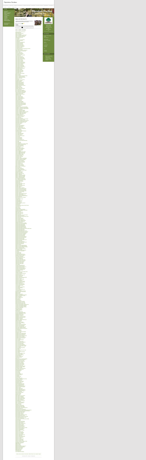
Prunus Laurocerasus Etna (19, 343)
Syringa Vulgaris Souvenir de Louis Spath (21, 416)
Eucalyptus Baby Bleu (18, 184)
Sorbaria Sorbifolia (18, 393)
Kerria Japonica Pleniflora (19, 256)
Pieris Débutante (17, 329)
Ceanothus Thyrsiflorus (19, 109)
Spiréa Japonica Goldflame (19, 396)
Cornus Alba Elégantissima (19, 133)
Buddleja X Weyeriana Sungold (20, 88)
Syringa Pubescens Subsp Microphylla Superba (22, 410)
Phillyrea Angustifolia (18, 320)
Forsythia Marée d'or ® (18, 200)
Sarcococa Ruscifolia (18, 391)
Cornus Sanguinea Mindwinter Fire (20, 144)
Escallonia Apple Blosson (19, 180)
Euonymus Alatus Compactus (19, 187)
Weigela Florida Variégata (19, 447)
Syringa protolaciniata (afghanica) (20, 409)
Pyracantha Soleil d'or (18, 357)
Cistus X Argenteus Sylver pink (20, 127)
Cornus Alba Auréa (18, 132)
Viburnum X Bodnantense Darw (20, 434)
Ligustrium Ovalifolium (18, 280)
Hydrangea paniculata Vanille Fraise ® (21, 239)
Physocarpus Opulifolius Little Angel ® (21, 328)
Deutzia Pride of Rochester (19, 168)
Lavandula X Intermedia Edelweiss (20, 268)
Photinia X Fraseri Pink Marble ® (20, 325)
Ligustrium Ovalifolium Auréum (20, 281)
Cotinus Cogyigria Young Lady (20, 153)
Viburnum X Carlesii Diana (19, 439)
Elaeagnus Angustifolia (18, 172)
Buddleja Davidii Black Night (19, 83)
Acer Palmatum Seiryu (18, 47)
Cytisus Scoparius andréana (19, 160)
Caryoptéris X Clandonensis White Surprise (21, 108)
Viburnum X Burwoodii (18, 435)
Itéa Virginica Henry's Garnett (19, 255)
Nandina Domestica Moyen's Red (20, 303)
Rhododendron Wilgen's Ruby (20, 366)
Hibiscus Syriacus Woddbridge (20, 221)
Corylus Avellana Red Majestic (20, 148)
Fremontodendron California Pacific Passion (22, 205)
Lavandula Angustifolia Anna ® (20, 265)
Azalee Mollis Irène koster (19, 71)
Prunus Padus (17, 349)
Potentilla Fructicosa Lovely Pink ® (20, 337)
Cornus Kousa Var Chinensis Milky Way (21, 140)
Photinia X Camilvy (18, 323)
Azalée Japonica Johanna (19, 61)
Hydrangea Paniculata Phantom (20, 235)
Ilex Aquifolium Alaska (18, 249)
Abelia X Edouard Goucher (19, 33)
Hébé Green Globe (18, 211)
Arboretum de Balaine (48, 58)
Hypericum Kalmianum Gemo (19, 247)
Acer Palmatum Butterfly (19, 43)
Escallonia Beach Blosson (19, 181)
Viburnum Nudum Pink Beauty (20, 421)
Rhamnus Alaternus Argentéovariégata (21, 358)
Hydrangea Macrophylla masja (19, 229)
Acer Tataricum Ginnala (18, 49)
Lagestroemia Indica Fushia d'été (20, 260)
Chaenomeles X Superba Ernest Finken (21, 121)
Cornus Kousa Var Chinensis (19, 139)
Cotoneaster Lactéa (18, 157)
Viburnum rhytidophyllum (19, 429)
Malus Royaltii (14, 7)
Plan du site (6, 24)
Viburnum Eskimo (18, 420)
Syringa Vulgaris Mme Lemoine (20, 415)
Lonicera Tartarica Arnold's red (20, 289)
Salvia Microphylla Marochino (19, 383)
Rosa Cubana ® (17, 371)
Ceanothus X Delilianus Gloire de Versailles (21, 111)
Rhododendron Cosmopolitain (20, 361)
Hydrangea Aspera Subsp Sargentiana (21, 223)
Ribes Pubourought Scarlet (19, 369)
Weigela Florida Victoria (19, 448)
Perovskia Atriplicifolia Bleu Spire (20, 312)
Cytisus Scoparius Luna (19, 163)
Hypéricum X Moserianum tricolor (20, 248)
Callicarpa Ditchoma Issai (19, 93)
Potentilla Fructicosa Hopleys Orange (21, 335)
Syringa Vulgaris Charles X (19, 413)
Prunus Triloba (17, 352)
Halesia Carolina (17, 207)
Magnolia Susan (17, 293)
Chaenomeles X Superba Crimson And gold (22, 120)
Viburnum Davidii (18, 419)
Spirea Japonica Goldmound (19, 397)
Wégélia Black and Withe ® (19, 442)
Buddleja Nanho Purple (18, 87)
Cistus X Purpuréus (18, 129)
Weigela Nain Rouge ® (18, 449)
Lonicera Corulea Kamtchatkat (20, 284)
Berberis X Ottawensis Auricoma (20, 77)
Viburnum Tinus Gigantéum (19, 432)
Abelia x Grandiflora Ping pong (20, 36)
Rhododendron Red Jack (19, 365)
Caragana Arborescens (18, 105)
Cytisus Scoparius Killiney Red (20, 161)
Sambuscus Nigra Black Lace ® (20, 389)
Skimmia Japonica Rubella (19, 392)
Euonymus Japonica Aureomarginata (21, 193)
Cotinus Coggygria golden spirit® (20, 151)
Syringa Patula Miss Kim (19, 408)
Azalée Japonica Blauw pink (19, 57)
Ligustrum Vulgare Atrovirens (19, 283)
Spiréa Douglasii (17, 394)
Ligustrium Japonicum (18, 276)
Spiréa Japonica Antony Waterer (20, 395)
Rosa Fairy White (18, 373)
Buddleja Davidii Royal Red (19, 84)
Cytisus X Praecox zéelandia (19, 165)
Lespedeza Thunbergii (18, 272)
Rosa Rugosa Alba (18, 376)
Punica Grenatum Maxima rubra (20, 353)
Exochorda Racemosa (18, 196)
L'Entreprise (5, 5)
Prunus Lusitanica (18, 346)
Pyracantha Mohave (18, 355)
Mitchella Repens (18, 299)
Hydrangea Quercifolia (18, 240)
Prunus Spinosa (17, 350)
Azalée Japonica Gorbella (19, 60)
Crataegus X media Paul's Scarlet (20, 159)
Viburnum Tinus (17, 430)
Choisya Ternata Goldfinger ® (19, 125)
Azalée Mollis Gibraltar (18, 69)
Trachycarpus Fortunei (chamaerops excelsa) (22, 418)
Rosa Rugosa (17, 375)
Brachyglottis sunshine (18, 80)
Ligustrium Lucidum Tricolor (19, 279)
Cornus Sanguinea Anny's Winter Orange (21, 143)
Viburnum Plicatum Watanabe (19, 428)
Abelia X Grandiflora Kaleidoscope (20, 35)
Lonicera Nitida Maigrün (19, 287)
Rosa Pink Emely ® (18, 370)
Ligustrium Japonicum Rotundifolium (21, 277)
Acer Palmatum (17, 41)
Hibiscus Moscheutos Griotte (19, 215)
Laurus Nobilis (17, 264)
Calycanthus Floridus (18, 100)
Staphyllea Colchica (18, 404)
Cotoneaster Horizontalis (19, 156)
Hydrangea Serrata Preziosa (19, 243)
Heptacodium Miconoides (19, 213)
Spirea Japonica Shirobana (19, 399)
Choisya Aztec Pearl (18, 123)
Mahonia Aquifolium (18, 296)
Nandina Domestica (18, 300)
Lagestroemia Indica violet (19, 263)
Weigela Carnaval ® (18, 445)
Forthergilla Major (18, 203)
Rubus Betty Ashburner (19, 379)
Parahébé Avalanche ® (18, 309)
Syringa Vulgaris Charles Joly (19, 412)
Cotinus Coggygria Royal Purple (20, 152)
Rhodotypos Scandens (18, 367)
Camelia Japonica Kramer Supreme (20, 103)
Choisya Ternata (17, 124)
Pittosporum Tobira (18, 332)
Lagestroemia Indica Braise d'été (20, 259)
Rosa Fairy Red (17, 372)
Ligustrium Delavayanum (19, 275)
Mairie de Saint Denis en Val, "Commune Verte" (49, 57)
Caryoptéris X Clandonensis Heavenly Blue (21, 107)
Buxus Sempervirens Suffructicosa (20, 91)
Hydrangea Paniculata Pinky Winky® (20, 237)
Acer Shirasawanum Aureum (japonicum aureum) (22, 48)
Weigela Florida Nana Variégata (20, 446)
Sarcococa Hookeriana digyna (19, 390)
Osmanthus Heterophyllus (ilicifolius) (21, 305)
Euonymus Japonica (18, 192)
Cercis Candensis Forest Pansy (20, 115)
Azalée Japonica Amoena (19, 56)
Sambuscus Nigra (18, 387)
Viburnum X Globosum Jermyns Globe (21, 441)
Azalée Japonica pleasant (19, 64)
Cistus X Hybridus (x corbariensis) (20, 128)
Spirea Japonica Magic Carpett (20, 398)
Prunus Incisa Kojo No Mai (19, 341)
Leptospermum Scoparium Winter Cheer (21, 271)
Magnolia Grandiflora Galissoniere (20, 291)
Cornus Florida (17, 136)
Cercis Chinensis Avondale (19, 116)
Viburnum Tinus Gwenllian (19, 433)
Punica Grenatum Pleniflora (19, 354)
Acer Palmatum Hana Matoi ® (19, 45)
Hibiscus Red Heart (18, 217)
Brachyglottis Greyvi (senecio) (20, 79)
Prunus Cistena (17, 340)
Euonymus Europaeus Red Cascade (20, 188)
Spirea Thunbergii (18, 401)
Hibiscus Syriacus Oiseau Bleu (20, 219)
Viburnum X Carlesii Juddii (19, 440)
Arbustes (11, 5)
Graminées (46, 5)
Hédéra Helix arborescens (19, 212)
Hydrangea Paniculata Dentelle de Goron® (21, 231)
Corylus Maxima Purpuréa (19, 149)
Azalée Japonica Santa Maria (19, 65)
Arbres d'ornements (18, 5)
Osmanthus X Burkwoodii (19, 307)
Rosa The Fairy (17, 377)
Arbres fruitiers (26, 5)
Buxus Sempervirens (18, 89)
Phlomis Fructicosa (18, 321)
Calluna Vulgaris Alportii (19, 96)
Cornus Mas (17, 141)
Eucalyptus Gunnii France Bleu (20, 185)
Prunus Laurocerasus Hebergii (20, 344)
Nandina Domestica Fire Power (20, 301)
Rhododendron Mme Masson (19, 363)
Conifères (33, 5)
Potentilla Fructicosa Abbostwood (20, 333)
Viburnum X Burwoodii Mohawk (20, 436)
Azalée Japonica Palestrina (19, 63)
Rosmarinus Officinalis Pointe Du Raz (21, 378)
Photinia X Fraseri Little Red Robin (20, 324)
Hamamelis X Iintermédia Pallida (20, 209)
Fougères (51, 5)
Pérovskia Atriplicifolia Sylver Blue (20, 313)
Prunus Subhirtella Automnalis (20, 351)
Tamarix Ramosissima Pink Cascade (20, 417)
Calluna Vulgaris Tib (18, 99)
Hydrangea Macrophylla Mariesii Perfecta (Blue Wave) (23, 228)
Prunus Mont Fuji (18, 348)
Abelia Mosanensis (18, 32)
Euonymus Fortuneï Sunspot (19, 191)
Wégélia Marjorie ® (18, 443)
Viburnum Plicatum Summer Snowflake (21, 427)
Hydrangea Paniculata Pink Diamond (20, 236)
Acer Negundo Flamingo (19, 40)
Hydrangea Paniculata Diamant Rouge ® (21, 232)
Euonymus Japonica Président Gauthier (21, 195)
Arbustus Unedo (17, 51)
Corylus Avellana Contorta (19, 147)
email (48, 30)
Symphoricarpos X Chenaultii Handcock (21, 407)
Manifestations (6, 19)
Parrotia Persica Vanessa (19, 311)
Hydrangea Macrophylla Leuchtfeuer (20, 227)
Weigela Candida (17, 444)
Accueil (5, 7)
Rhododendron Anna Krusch (19, 360)
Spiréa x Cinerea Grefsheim (19, 402)
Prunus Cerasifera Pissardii (19, 339)
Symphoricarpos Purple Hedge (20, 406)
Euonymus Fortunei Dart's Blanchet (20, 189)
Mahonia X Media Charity (19, 297)
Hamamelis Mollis (18, 208)
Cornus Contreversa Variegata (19, 135)
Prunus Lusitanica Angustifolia (20, 347)
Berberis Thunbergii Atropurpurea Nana (21, 75)
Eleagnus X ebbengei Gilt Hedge (20, 175)
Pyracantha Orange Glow (19, 356)
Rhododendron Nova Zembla (19, 364)
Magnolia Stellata (18, 292)
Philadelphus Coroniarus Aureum (20, 316)
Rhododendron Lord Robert (19, 362)
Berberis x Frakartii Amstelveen (20, 76)
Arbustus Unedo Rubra (18, 52)
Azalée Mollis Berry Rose (19, 67)
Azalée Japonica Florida (19, 59)
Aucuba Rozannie (18, 55)
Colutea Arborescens (18, 131)
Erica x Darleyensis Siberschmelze (20, 179)
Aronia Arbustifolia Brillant (19, 53)
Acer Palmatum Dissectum (19, 44)
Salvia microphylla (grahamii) (19, 384)
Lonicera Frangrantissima (19, 285)
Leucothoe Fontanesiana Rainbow (20, 273)
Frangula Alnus (17, 204)
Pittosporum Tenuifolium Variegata (20, 331)
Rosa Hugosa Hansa (18, 374)
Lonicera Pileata (17, 288)
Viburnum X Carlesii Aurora (19, 438)
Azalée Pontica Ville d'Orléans (19, 73)
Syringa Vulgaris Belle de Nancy (20, 411)
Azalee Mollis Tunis (18, 72)
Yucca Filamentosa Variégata (19, 451)
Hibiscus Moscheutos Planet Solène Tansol (21, 216)
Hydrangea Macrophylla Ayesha (20, 224)
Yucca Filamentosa (18, 450)
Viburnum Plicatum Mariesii (19, 425)
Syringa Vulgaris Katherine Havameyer (21, 414)
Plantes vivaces (39, 5)
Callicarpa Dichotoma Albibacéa (20, 92)
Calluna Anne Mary (18, 95)
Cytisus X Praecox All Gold (19, 164)
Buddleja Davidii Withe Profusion (20, 85)
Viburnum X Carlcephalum (19, 437)
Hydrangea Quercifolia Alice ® (19, 241)
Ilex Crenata (17, 251)
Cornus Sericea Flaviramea (19, 145)
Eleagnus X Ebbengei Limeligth (20, 176)
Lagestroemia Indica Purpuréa (19, 261)
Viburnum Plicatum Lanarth (19, 424)
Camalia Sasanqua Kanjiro (19, 101)
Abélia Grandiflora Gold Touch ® (20, 31)
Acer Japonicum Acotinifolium (20, 39)
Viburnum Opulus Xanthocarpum (20, 423)
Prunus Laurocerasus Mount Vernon (20, 345)
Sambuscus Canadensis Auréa (20, 386)
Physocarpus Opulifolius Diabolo (20, 327)
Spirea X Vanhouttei (18, 403)
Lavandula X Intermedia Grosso (20, 269)
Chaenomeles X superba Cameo (20, 119)
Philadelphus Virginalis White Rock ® (21, 319)
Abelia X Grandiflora (18, 34)
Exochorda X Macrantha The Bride (20, 197)
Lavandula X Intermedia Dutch (20, 267)
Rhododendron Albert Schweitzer (20, 359)
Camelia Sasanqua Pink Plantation (20, 104)
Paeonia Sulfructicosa (18, 308)
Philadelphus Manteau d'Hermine (20, 317)
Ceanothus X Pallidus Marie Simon (20, 113)
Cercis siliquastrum (18, 117)
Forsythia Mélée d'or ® (18, 201)
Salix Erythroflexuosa (18, 380)
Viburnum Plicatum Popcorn (19, 426)
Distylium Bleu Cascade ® (19, 171)
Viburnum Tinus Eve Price (19, 431)
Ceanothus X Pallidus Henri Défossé (20, 112)
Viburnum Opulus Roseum (19, 422)
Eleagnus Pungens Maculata (19, 173)
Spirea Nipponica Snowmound (20, 400)
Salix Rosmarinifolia (18, 382)
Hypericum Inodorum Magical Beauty (21, 245)
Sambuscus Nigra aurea (19, 388)
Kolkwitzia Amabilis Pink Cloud (20, 257)
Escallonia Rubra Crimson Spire (20, 183)
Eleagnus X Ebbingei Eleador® (20, 177)
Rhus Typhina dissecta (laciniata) (20, 368)
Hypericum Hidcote (18, 244)
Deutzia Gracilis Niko (18, 167)
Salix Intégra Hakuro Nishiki (19, 381)
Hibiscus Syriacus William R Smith (20, 220)
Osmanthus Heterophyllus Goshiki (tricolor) (22, 304)
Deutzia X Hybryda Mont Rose (19, 169)
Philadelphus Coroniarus (19, 315)
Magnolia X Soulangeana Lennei (20, 295)
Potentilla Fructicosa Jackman (20, 336)
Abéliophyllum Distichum (19, 37)
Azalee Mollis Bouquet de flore (20, 68)
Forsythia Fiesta (17, 199)
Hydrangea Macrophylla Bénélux (20, 225)
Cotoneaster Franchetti (18, 155)
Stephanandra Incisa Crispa (19, 405)
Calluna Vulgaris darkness (19, 97)
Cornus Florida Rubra (18, 137)
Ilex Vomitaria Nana (18, 252)
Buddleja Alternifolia (18, 81)
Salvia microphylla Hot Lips (19, 385)
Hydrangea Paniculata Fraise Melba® (20, 233)
